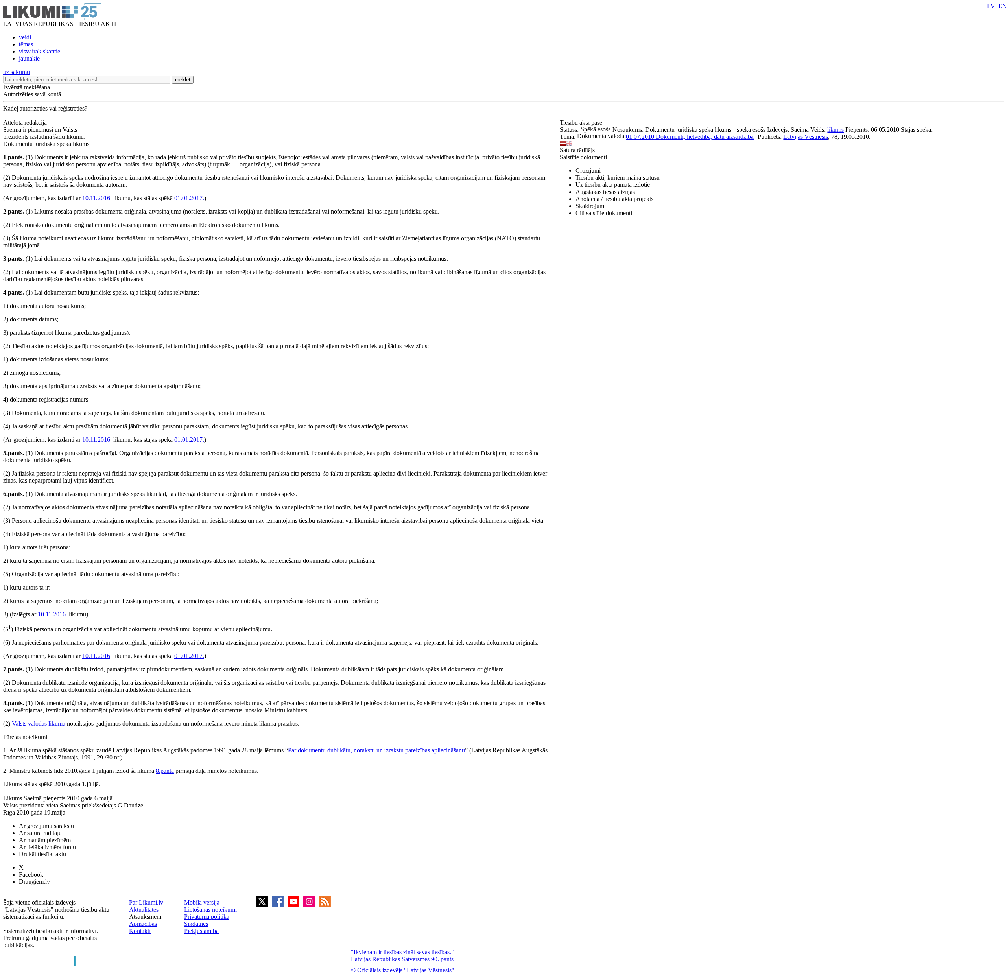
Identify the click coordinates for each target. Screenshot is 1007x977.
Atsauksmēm (145, 916)
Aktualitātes (144, 909)
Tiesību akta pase (582, 122)
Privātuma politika (206, 916)
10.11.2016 (96, 198)
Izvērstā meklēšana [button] (26, 87)
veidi (25, 37)
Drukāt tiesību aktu (42, 854)
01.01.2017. (189, 198)
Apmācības (143, 923)
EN (1002, 6)
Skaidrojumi (590, 206)
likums (835, 129)
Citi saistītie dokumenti (603, 213)
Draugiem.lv (34, 881)
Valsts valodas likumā (38, 723)
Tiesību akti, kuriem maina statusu (617, 177)
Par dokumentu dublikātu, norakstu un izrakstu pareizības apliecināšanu (376, 750)
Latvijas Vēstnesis (805, 136)
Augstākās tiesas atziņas (605, 191)
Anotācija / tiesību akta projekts (614, 198)
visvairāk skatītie (39, 51)
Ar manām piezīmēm (45, 840)
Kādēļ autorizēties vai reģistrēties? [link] (45, 108)
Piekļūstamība (201, 930)
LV (991, 6)
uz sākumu (16, 71)
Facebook (31, 874)
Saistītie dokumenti (583, 157)
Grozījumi (588, 170)
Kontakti (140, 930)
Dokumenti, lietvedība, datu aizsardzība (705, 136)
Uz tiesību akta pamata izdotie (612, 184)
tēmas (26, 44)
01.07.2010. (641, 136)
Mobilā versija (201, 902)
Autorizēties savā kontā (32, 94)
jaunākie (29, 58)
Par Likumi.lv (146, 902)
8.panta (165, 770)
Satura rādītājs (577, 150)
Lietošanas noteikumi (210, 909)
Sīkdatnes (196, 923)
